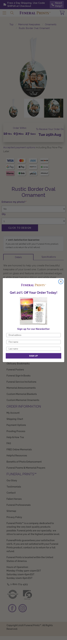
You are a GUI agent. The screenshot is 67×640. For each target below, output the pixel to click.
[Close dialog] (60, 281)
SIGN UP (33, 355)
